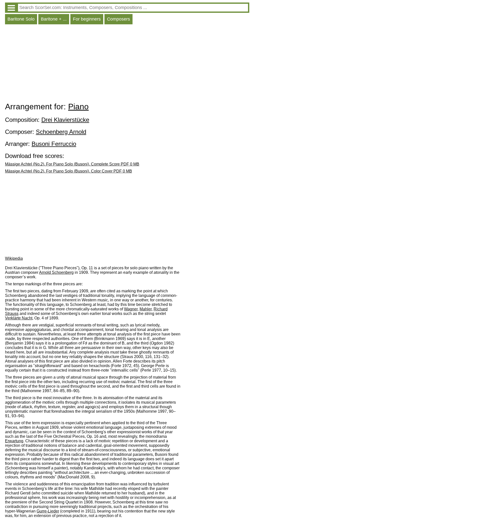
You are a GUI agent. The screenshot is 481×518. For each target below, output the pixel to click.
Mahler (146, 309)
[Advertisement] (127, 64)
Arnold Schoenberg (56, 272)
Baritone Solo (21, 19)
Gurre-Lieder (48, 511)
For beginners (87, 19)
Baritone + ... (54, 19)
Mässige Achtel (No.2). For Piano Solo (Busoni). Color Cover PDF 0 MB (68, 171)
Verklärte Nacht (18, 318)
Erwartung (14, 441)
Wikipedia (14, 258)
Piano (78, 106)
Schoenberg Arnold (61, 131)
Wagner (131, 309)
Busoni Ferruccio (54, 143)
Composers (118, 19)
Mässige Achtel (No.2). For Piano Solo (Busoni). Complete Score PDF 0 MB (72, 164)
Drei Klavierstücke (65, 119)
